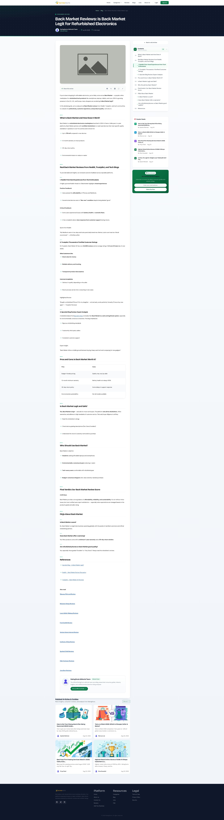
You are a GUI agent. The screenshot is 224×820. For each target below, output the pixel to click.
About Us (147, 2)
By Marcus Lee (142, 136)
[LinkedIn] (64, 802)
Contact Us (97, 800)
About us (96, 797)
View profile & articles (78, 688)
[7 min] (112, 713)
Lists (140, 2)
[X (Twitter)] (60, 802)
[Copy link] (122, 88)
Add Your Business (99, 806)
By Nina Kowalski (142, 153)
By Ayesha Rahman (143, 127)
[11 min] (112, 748)
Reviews (127, 2)
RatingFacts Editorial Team (80, 679)
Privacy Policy (136, 797)
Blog (102, 10)
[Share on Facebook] (107, 88)
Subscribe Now (150, 189)
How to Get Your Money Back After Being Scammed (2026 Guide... (71, 725)
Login (156, 2)
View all (125, 701)
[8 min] (73, 713)
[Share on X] (111, 88)
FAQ (114, 803)
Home (108, 2)
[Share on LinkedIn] (114, 88)
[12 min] (73, 748)
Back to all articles (151, 42)
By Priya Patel (142, 144)
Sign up (164, 2)
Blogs (134, 2)
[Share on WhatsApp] (118, 88)
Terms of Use (136, 794)
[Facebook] (56, 802)
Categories (116, 2)
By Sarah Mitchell (143, 161)
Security (134, 800)
